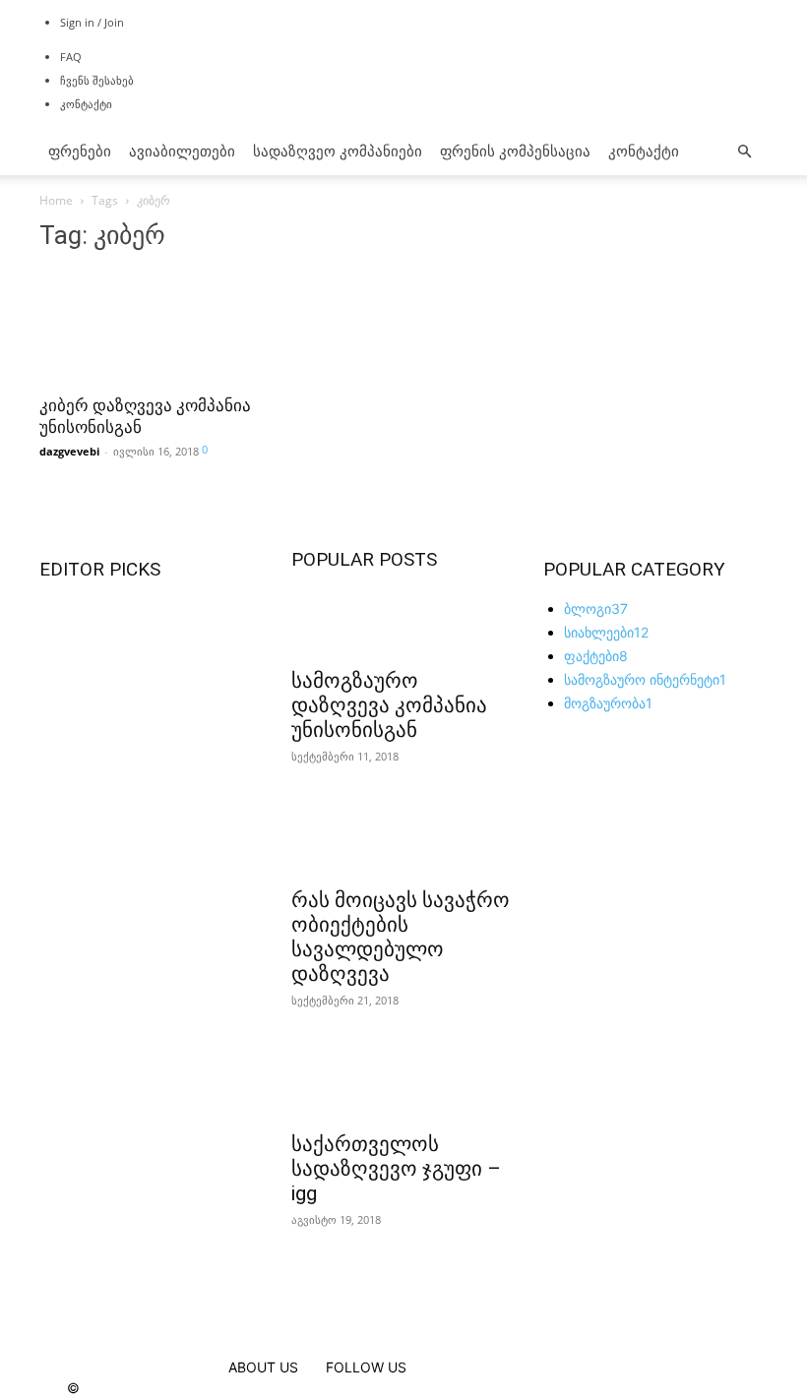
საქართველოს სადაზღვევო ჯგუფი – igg (396, 1168)
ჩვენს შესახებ (97, 80)
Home (56, 200)
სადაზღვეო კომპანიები (337, 151)
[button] (744, 152)
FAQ (71, 56)
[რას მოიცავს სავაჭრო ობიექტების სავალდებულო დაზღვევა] (403, 841)
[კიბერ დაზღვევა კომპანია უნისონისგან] (151, 326)
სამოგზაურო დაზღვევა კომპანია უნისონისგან (389, 705)
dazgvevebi (69, 451)
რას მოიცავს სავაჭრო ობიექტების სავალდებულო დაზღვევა (400, 937)
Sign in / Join (92, 22)
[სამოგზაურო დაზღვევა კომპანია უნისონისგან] (403, 621)
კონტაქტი (86, 103)
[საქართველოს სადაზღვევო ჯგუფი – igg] (403, 1085)
